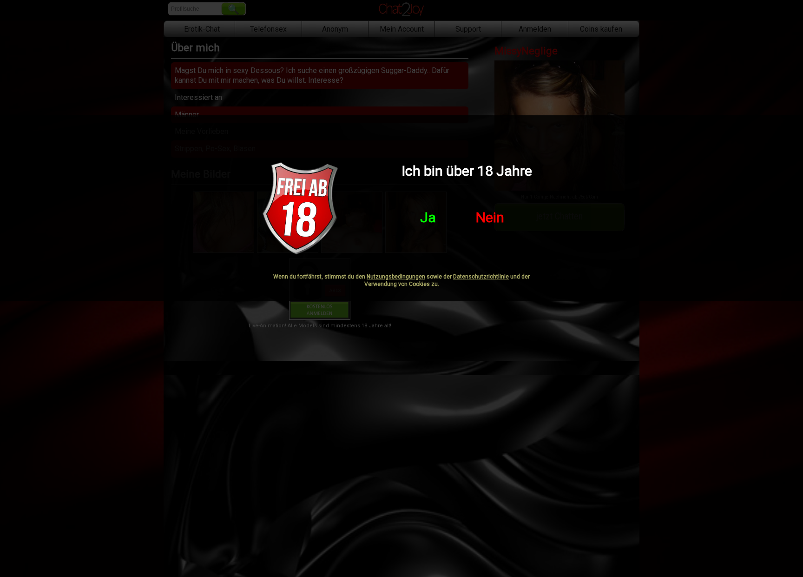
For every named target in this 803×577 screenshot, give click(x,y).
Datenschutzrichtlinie (481, 276)
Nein (490, 217)
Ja (428, 217)
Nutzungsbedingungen (396, 276)
